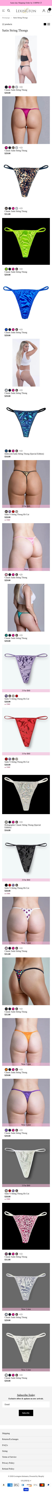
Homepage (6, 18)
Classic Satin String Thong (16, 90)
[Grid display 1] (45, 24)
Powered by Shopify (36, 1476)
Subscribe (26, 1413)
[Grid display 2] (48, 24)
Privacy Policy (8, 1463)
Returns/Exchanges (10, 1439)
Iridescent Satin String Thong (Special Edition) (24, 454)
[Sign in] (43, 10)
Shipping (6, 1433)
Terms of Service (9, 1457)
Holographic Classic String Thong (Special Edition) (23, 826)
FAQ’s (5, 1445)
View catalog (3, 11)
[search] (8, 11)
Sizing (4, 1451)
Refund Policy (8, 1469)
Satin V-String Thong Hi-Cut (17, 514)
